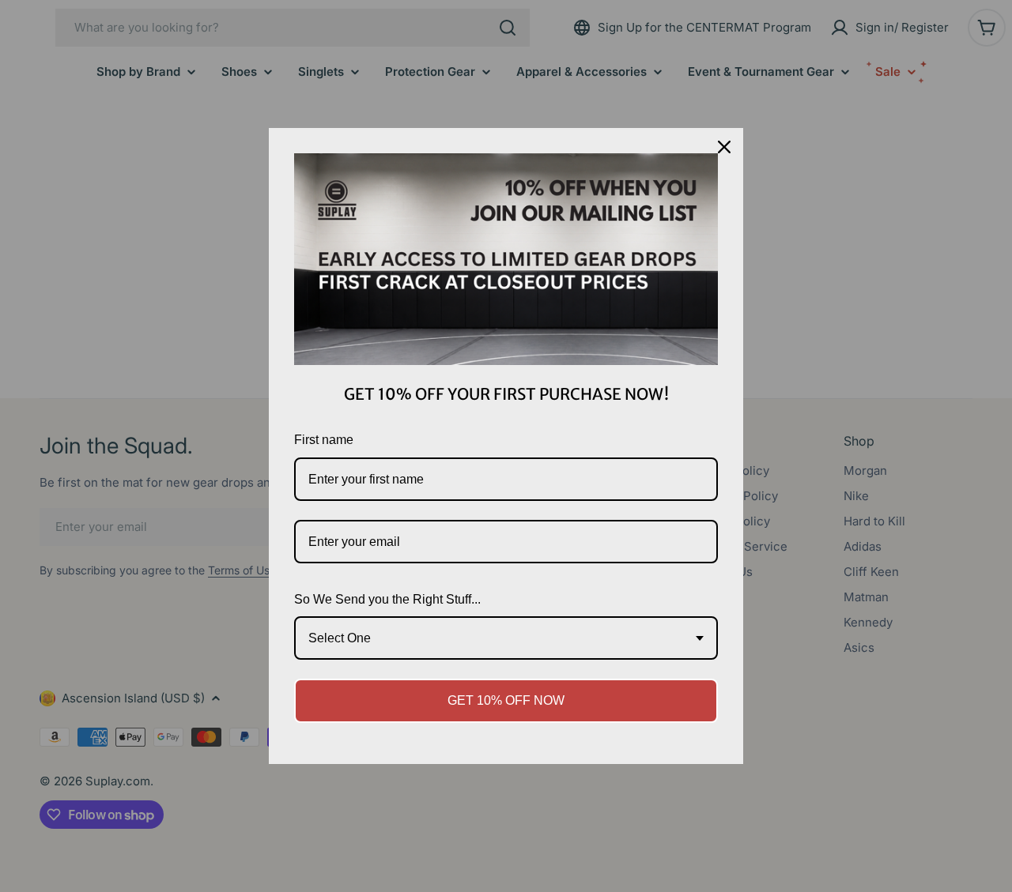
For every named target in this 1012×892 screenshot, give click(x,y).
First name (323, 439)
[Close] (724, 147)
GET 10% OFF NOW (506, 700)
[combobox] (506, 638)
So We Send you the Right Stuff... (387, 599)
